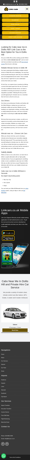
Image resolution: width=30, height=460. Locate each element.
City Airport (4, 396)
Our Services (4, 361)
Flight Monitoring (5, 418)
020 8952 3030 (22, 4)
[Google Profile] (16, 1)
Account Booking (15, 32)
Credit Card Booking (15, 37)
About (2, 357)
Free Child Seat (5, 415)
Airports (3, 364)
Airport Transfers (5, 405)
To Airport (15, 20)
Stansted (3, 390)
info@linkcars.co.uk (10, 4)
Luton (2, 386)
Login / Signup (15, 28)
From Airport (15, 24)
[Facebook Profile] (14, 1)
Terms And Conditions (15, 457)
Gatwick (3, 383)
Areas (2, 371)
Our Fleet (3, 367)
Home (2, 354)
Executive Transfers (6, 408)
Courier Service (5, 412)
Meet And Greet (5, 422)
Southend (3, 393)
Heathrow (3, 379)
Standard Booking (15, 15)
